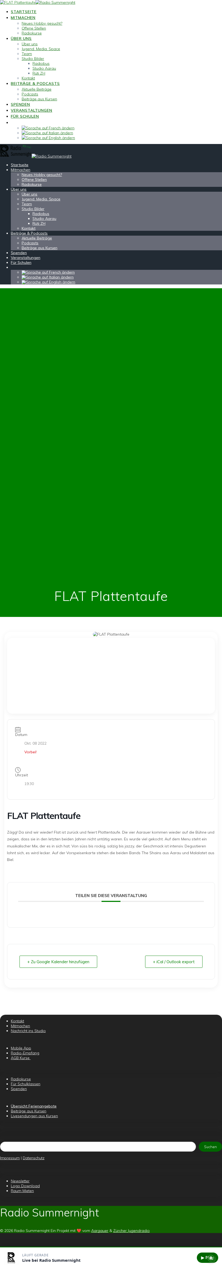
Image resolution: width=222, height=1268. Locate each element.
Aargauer (99, 1230)
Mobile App (21, 1048)
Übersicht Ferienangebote (34, 1106)
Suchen (210, 1147)
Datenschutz (33, 1157)
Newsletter (20, 1181)
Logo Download (25, 1185)
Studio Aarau (44, 68)
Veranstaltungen (31, 110)
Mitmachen (23, 17)
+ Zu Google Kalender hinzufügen (58, 961)
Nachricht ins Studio (28, 1030)
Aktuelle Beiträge (36, 89)
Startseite (24, 11)
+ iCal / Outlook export (174, 961)
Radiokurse (32, 33)
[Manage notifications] (211, 1258)
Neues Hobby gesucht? (42, 23)
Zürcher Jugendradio (131, 1230)
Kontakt (28, 78)
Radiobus (41, 63)
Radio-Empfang (25, 1053)
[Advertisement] (111, 676)
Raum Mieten (22, 1190)
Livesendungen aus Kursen (34, 1115)
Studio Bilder (33, 58)
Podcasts (30, 94)
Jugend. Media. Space (41, 48)
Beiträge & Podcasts (35, 83)
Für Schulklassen (25, 1083)
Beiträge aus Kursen (39, 99)
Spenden (20, 104)
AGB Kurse (21, 1057)
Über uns (21, 38)
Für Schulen (25, 116)
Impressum (10, 1157)
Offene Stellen (34, 28)
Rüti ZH (38, 73)
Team (27, 53)
